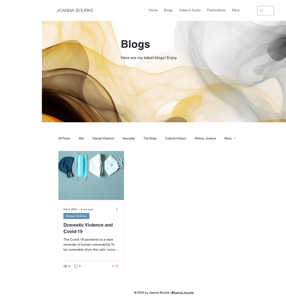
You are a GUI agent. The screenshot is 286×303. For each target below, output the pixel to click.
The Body (150, 138)
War (81, 138)
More (228, 138)
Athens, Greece (205, 138)
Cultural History (175, 138)
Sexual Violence (103, 138)
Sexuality (128, 138)
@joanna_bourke (182, 292)
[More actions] (118, 209)
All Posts (64, 138)
